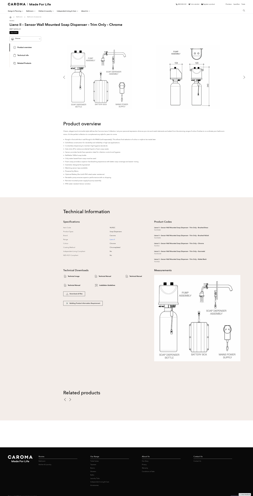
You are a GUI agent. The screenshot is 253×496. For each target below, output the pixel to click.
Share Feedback (245, 494)
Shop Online (14, 32)
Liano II (112, 239)
